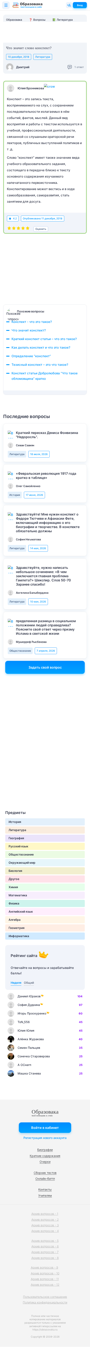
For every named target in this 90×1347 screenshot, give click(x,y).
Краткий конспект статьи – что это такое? (44, 339)
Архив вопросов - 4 (45, 1231)
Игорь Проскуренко (32, 1013)
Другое (14, 879)
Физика (14, 903)
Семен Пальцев (29, 1047)
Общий (29, 982)
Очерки (45, 1161)
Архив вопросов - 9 (44, 1267)
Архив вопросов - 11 (45, 1279)
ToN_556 (24, 1022)
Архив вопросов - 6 (45, 1246)
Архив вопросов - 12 (45, 1284)
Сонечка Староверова (34, 1056)
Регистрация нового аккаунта (45, 1138)
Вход (80, 5)
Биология (15, 870)
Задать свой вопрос (45, 667)
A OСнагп (24, 1065)
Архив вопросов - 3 (45, 1225)
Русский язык (18, 846)
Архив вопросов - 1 (44, 1213)
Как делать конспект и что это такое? (41, 347)
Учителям (45, 1195)
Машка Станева (29, 1073)
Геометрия (16, 928)
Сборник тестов (45, 1172)
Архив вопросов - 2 (45, 1219)
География (16, 838)
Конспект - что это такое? (32, 322)
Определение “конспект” (31, 356)
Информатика (19, 936)
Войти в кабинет (45, 1128)
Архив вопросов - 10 (45, 1273)
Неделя (16, 982)
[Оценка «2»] (14, 229)
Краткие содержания (45, 1156)
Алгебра (15, 919)
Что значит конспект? (29, 330)
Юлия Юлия (26, 1030)
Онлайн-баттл (45, 1178)
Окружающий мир (22, 862)
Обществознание (20, 650)
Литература (42, 56)
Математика (18, 895)
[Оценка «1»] (9, 229)
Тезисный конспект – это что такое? (40, 365)
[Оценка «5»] (28, 229)
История (14, 494)
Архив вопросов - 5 (45, 1240)
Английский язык (21, 911)
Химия (13, 887)
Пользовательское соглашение (45, 1296)
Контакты (45, 1189)
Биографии (45, 1149)
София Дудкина (29, 1005)
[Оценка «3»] (18, 229)
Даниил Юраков (29, 996)
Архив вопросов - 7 (45, 1252)
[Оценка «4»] (23, 229)
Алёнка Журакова (31, 1039)
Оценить (40, 228)
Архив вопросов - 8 (45, 1258)
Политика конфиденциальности (45, 1302)
